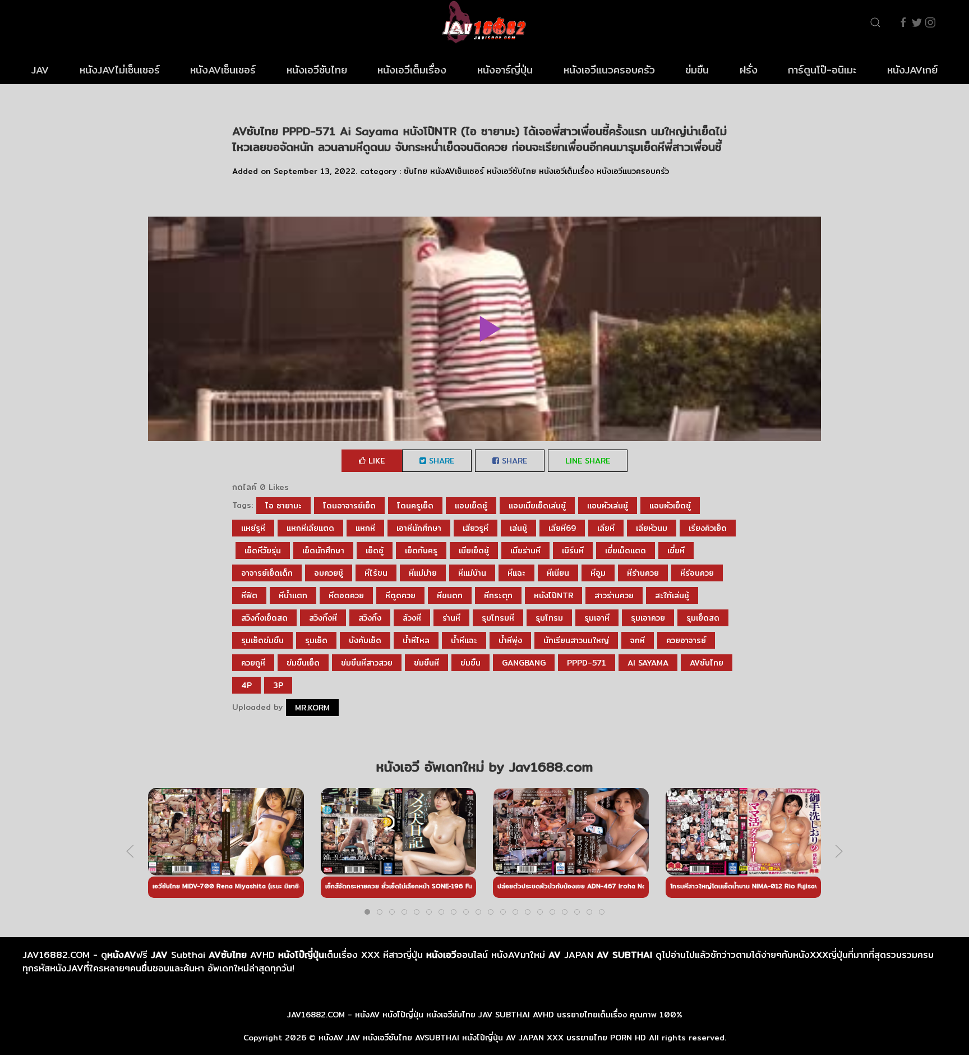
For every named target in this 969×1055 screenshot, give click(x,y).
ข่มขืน (697, 70)
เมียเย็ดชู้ (474, 550)
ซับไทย (415, 171)
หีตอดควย (346, 595)
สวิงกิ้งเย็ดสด (264, 618)
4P (246, 685)
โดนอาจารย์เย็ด (349, 505)
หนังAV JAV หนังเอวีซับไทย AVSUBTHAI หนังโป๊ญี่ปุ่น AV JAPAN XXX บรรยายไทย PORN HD (482, 1037)
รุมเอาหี (597, 618)
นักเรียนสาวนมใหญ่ (576, 640)
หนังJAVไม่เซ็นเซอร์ (120, 70)
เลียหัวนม (651, 528)
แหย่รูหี (253, 528)
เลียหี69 (562, 528)
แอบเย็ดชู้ (471, 505)
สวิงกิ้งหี (323, 618)
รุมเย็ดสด (702, 618)
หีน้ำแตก (293, 595)
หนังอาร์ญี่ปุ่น (505, 70)
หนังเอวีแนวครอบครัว (609, 70)
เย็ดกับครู (421, 550)
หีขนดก (450, 595)
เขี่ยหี (676, 550)
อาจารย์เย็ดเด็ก (267, 573)
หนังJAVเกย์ (912, 70)
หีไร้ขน (375, 573)
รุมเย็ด (316, 640)
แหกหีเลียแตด (310, 528)
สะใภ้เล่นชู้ (672, 595)
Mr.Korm (312, 707)
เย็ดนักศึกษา (323, 550)
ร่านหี (451, 618)
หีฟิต (249, 595)
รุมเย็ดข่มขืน (262, 640)
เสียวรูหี (475, 528)
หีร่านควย (643, 573)
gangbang (524, 663)
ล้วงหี (412, 618)
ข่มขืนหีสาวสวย (367, 663)
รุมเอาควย (648, 618)
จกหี (637, 640)
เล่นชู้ (518, 528)
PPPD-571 (586, 663)
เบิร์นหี (573, 550)
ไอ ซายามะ (283, 505)
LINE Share (587, 461)
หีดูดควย (400, 595)
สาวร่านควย (614, 595)
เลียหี (606, 528)
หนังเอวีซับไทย (317, 70)
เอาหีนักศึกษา (418, 528)
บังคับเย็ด (365, 640)
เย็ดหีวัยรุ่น (262, 550)
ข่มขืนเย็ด (303, 663)
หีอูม (598, 573)
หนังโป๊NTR (553, 595)
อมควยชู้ (328, 573)
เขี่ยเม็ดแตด (625, 550)
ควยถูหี (253, 663)
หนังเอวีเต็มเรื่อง (411, 70)
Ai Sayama (647, 663)
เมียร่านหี (525, 550)
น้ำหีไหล (416, 640)
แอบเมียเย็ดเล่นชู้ (537, 505)
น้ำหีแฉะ (464, 640)
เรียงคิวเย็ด (708, 528)
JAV (40, 70)
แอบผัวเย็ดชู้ (670, 505)
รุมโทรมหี (498, 618)
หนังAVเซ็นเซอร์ (223, 70)
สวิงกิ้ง (369, 618)
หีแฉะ (516, 573)
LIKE (375, 461)
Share (440, 461)
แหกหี (365, 528)
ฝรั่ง (749, 70)
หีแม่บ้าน (472, 573)
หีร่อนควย (697, 573)
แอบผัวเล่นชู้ (607, 505)
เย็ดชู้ (375, 550)
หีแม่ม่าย (423, 573)
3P (278, 685)
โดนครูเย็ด (415, 505)
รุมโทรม (549, 618)
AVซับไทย (706, 663)
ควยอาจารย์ (686, 640)
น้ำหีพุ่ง (510, 640)
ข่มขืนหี (426, 663)
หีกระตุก (498, 595)
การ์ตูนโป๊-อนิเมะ (822, 70)
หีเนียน (558, 573)
